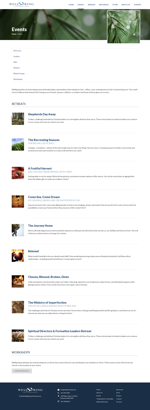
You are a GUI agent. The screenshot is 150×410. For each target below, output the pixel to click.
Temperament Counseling (104, 399)
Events (81, 5)
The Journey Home (40, 225)
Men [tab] (15, 62)
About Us (126, 5)
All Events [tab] (17, 51)
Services (91, 5)
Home (71, 5)
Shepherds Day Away (42, 114)
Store (115, 5)
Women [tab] (16, 68)
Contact (119, 399)
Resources (104, 5)
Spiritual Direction (102, 402)
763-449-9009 (65, 393)
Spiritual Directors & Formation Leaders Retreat (59, 331)
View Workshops (21, 371)
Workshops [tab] (18, 79)
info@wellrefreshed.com (68, 390)
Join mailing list (65, 401)
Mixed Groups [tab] (19, 73)
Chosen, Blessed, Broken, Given (48, 277)
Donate (137, 5)
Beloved (33, 251)
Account (119, 402)
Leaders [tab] (16, 56)
